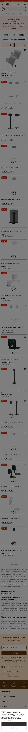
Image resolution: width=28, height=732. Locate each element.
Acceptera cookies (14, 724)
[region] (14, 720)
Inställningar (14, 728)
